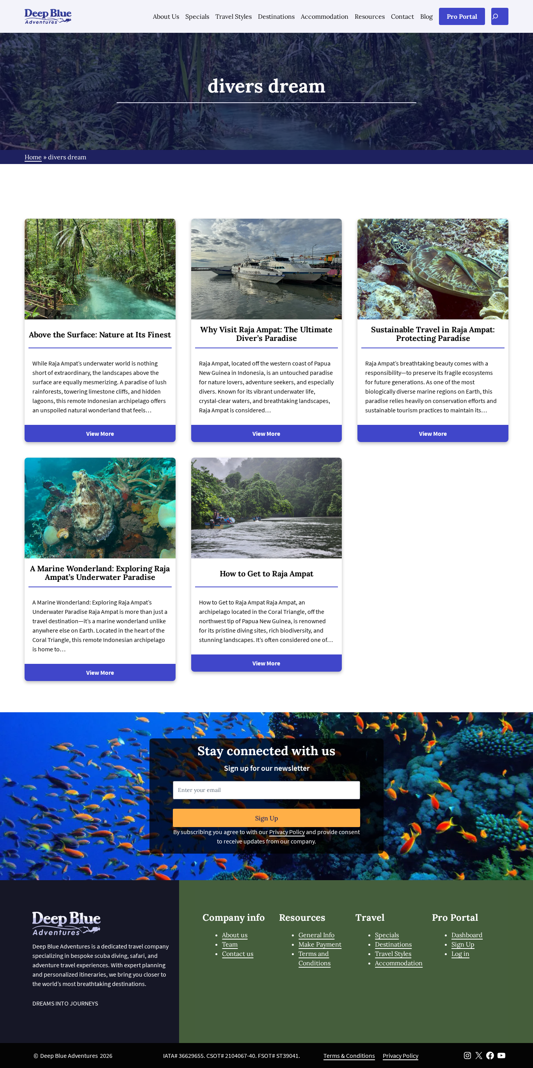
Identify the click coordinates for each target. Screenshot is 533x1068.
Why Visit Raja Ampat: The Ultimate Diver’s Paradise (266, 333)
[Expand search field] (499, 16)
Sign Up (266, 818)
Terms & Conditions (349, 1055)
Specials (387, 935)
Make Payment (319, 944)
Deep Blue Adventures (69, 1055)
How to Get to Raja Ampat (266, 573)
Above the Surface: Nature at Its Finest (100, 334)
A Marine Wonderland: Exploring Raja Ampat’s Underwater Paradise (100, 572)
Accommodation (399, 963)
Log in (460, 953)
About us (234, 935)
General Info (316, 935)
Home (33, 157)
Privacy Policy (287, 832)
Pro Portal (462, 16)
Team (230, 944)
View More (100, 433)
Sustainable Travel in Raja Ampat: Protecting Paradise (433, 333)
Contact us (237, 953)
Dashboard (467, 935)
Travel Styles (393, 953)
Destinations (393, 944)
